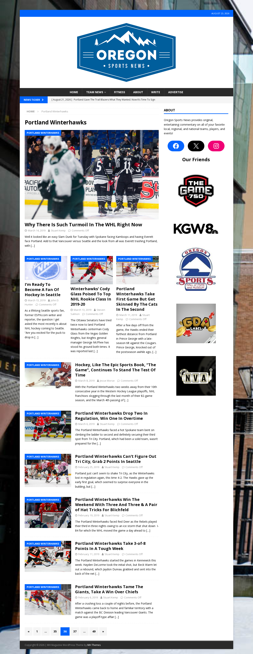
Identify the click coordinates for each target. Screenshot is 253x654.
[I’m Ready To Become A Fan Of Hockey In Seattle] (46, 268)
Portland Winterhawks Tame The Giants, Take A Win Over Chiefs (109, 589)
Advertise (175, 92)
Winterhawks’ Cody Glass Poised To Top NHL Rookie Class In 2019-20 (91, 296)
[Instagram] (216, 146)
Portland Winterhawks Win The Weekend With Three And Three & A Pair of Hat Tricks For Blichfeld (116, 504)
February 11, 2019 (88, 554)
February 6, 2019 (88, 597)
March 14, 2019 (36, 230)
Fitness (119, 92)
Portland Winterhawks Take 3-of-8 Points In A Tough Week (110, 546)
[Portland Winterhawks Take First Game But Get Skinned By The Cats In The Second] (137, 270)
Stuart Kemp (58, 230)
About (138, 92)
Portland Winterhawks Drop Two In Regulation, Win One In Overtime (111, 415)
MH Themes (94, 645)
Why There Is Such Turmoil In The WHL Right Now (83, 224)
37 (74, 631)
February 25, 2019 (88, 467)
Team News (94, 92)
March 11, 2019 (128, 315)
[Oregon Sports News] (126, 86)
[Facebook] (176, 146)
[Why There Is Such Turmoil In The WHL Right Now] (92, 174)
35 (55, 631)
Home (74, 92)
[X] (196, 146)
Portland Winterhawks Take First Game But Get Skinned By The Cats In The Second (137, 299)
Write (155, 92)
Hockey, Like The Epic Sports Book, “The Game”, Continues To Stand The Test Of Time (115, 370)
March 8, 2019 (86, 380)
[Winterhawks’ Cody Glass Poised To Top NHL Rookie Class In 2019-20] (92, 270)
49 (93, 631)
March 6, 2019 (86, 424)
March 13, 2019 (36, 300)
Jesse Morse (107, 380)
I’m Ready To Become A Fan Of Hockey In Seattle (42, 289)
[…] (33, 245)
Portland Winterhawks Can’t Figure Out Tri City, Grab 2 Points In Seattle (115, 459)
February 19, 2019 (88, 515)
